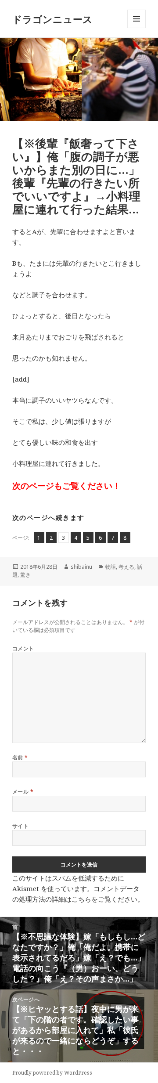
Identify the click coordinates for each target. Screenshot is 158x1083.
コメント (23, 648)
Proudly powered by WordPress (52, 1072)
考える (126, 566)
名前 (20, 757)
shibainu (81, 566)
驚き (25, 574)
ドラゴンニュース (52, 18)
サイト (20, 826)
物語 (110, 566)
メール (22, 791)
